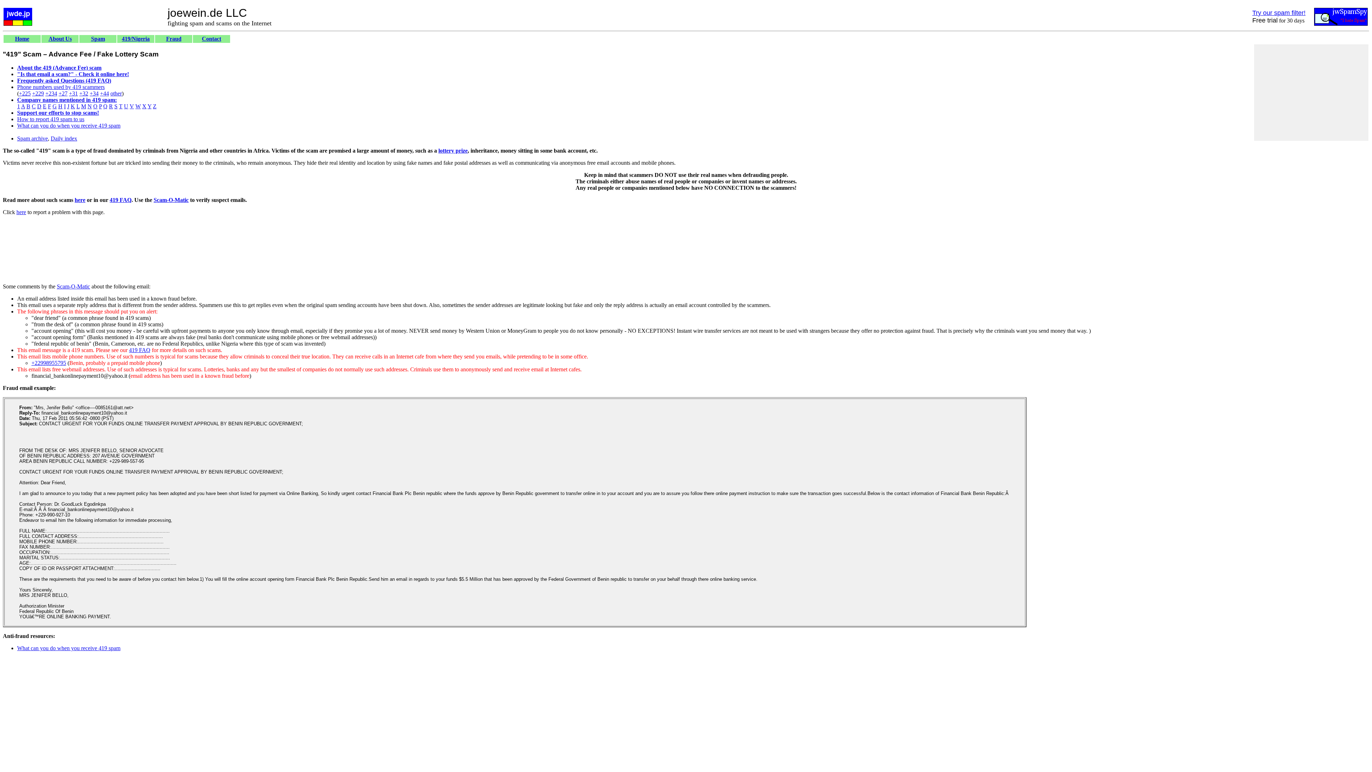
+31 (73, 93)
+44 (104, 93)
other (116, 93)
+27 (63, 93)
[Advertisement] (1311, 92)
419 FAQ (120, 200)
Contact (211, 39)
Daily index (64, 138)
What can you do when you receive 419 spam (68, 126)
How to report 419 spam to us (50, 119)
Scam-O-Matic (171, 200)
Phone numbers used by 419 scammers (61, 87)
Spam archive (32, 138)
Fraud (174, 39)
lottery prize (453, 151)
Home (22, 39)
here (80, 200)
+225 (25, 93)
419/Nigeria (136, 39)
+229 (38, 93)
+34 (94, 93)
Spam (98, 39)
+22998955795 (48, 363)
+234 (51, 93)
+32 (83, 93)
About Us (60, 39)
